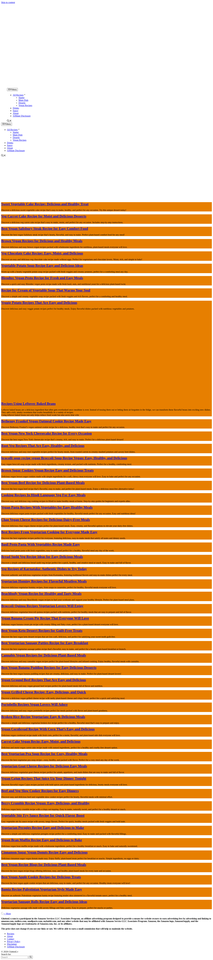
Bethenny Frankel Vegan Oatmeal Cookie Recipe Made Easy (46, 421)
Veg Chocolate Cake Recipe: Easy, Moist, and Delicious (42, 253)
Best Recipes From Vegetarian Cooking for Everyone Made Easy (49, 532)
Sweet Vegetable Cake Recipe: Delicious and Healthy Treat (45, 204)
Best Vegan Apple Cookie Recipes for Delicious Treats (41, 877)
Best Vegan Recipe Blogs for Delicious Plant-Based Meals (43, 865)
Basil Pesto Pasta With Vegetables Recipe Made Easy (40, 544)
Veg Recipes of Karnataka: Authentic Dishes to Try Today (44, 569)
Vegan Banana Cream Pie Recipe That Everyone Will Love (45, 618)
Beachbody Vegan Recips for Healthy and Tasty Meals (41, 593)
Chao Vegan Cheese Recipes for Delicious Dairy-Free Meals (45, 520)
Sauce (15, 110)
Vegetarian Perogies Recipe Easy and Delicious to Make (42, 828)
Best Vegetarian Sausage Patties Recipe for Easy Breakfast (44, 643)
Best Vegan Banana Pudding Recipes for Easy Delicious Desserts (48, 667)
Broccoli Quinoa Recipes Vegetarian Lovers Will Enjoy (42, 606)
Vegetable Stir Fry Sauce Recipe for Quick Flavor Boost (42, 815)
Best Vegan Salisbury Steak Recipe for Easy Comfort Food (44, 228)
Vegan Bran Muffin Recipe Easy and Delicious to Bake (41, 840)
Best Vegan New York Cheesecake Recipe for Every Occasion (46, 433)
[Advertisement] (106, 179)
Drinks (16, 108)
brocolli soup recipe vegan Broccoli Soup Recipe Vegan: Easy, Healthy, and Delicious (64, 458)
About (16, 113)
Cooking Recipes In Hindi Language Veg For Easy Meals (43, 495)
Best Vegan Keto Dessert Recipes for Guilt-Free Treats (41, 630)
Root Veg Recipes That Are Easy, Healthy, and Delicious (42, 446)
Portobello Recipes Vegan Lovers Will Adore (34, 704)
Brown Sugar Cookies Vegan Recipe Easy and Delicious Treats (47, 470)
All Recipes (18, 95)
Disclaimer (12, 944)
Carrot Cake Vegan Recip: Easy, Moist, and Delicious (40, 741)
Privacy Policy (13, 941)
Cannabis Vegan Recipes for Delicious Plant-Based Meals (43, 655)
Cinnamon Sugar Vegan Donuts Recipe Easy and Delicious (44, 852)
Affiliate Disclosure (22, 116)
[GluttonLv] (11, 86)
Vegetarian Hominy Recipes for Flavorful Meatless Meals (44, 581)
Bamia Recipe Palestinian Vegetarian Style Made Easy (41, 889)
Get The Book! (138, 5)
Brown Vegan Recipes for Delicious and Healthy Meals (41, 241)
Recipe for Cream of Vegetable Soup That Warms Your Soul (45, 290)
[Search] (31, 957)
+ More (7, 913)
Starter (21, 97)
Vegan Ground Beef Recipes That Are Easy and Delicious (43, 680)
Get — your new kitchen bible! (94, 5)
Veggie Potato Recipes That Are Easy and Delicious (39, 302)
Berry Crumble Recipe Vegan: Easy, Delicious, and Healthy (45, 803)
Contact (10, 939)
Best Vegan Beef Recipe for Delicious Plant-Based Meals (43, 483)
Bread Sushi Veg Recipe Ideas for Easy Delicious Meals (42, 557)
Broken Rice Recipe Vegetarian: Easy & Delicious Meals (43, 717)
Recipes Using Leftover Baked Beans (28, 403)
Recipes (10, 933)
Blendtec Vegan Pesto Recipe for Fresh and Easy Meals (42, 278)
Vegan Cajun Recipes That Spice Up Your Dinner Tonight (43, 778)
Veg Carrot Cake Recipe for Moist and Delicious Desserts (43, 216)
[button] (9, 121)
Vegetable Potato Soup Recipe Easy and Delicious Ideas (42, 265)
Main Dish (23, 100)
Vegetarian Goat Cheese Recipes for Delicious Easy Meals (44, 766)
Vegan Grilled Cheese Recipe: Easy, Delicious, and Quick (43, 692)
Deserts (22, 103)
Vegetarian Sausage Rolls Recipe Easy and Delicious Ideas (44, 902)
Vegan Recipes (25, 105)
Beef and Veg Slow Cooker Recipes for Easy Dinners (40, 791)
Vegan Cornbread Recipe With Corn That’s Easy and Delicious (48, 729)
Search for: (6, 954)
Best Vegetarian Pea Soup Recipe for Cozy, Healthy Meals (44, 754)
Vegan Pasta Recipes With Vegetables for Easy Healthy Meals (47, 507)
